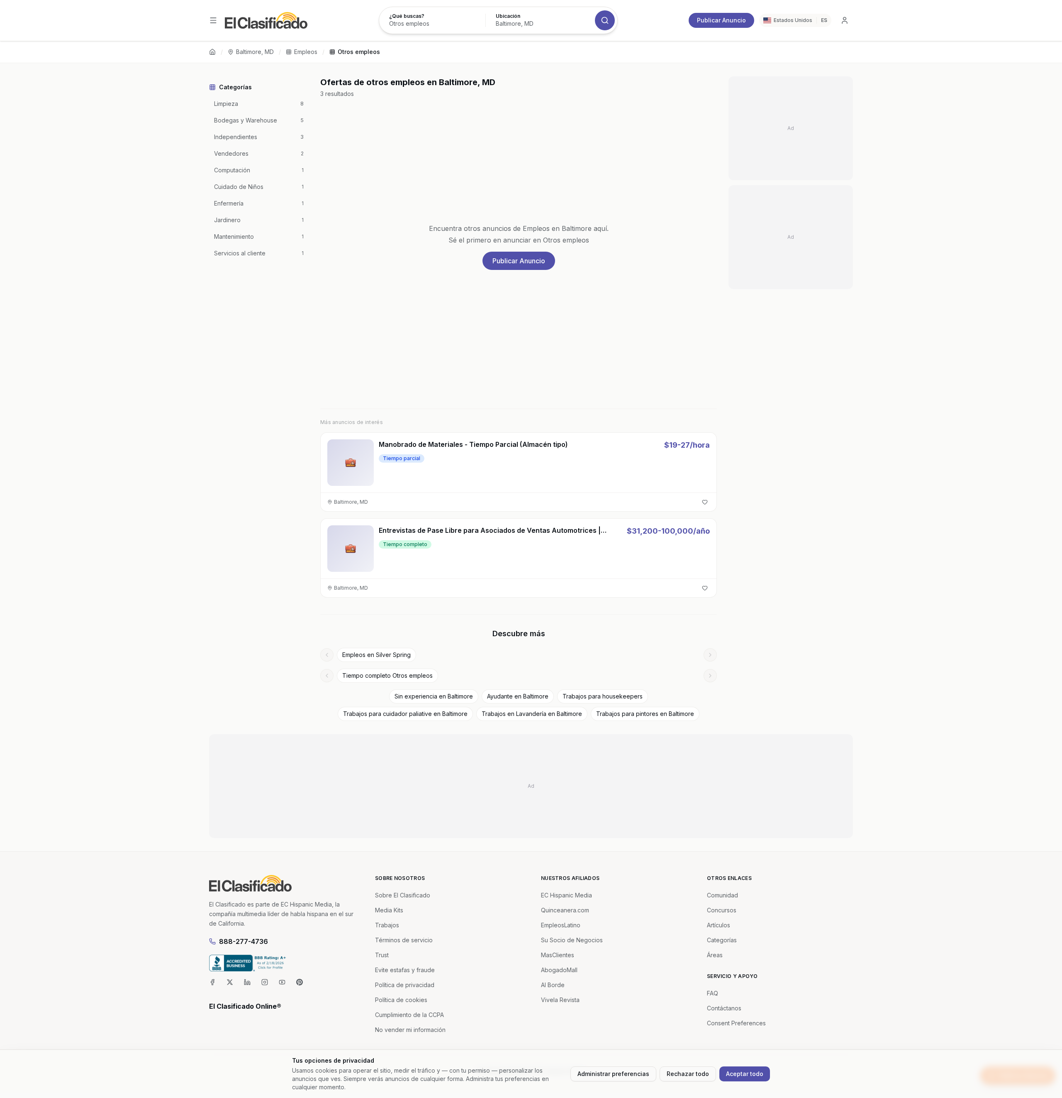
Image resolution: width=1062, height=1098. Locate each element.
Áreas (715, 954)
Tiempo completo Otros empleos (387, 675)
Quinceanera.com (565, 910)
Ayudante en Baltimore (517, 696)
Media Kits (389, 910)
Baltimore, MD (255, 51)
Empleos (305, 51)
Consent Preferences (736, 1023)
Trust (382, 954)
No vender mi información (410, 1029)
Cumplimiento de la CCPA (409, 1014)
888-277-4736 (243, 941)
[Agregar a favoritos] (705, 502)
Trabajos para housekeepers (603, 696)
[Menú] (213, 20)
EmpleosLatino (560, 925)
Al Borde (553, 984)
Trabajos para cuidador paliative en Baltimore (405, 713)
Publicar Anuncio (721, 20)
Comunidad (722, 895)
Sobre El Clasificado (402, 895)
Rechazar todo (688, 1073)
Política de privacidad (404, 984)
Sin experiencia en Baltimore (434, 696)
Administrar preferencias (613, 1073)
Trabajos (387, 925)
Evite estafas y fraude (405, 969)
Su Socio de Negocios (572, 940)
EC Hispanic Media (566, 895)
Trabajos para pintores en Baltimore (645, 713)
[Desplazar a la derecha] (710, 655)
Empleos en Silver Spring (376, 654)
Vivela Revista (560, 999)
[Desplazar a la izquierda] (327, 655)
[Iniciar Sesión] (844, 20)
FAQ (712, 993)
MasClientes (557, 954)
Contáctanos (724, 1008)
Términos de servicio (404, 940)
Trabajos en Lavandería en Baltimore (532, 713)
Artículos (718, 925)
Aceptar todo (744, 1073)
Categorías (722, 940)
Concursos (721, 910)
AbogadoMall (559, 969)
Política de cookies (401, 999)
